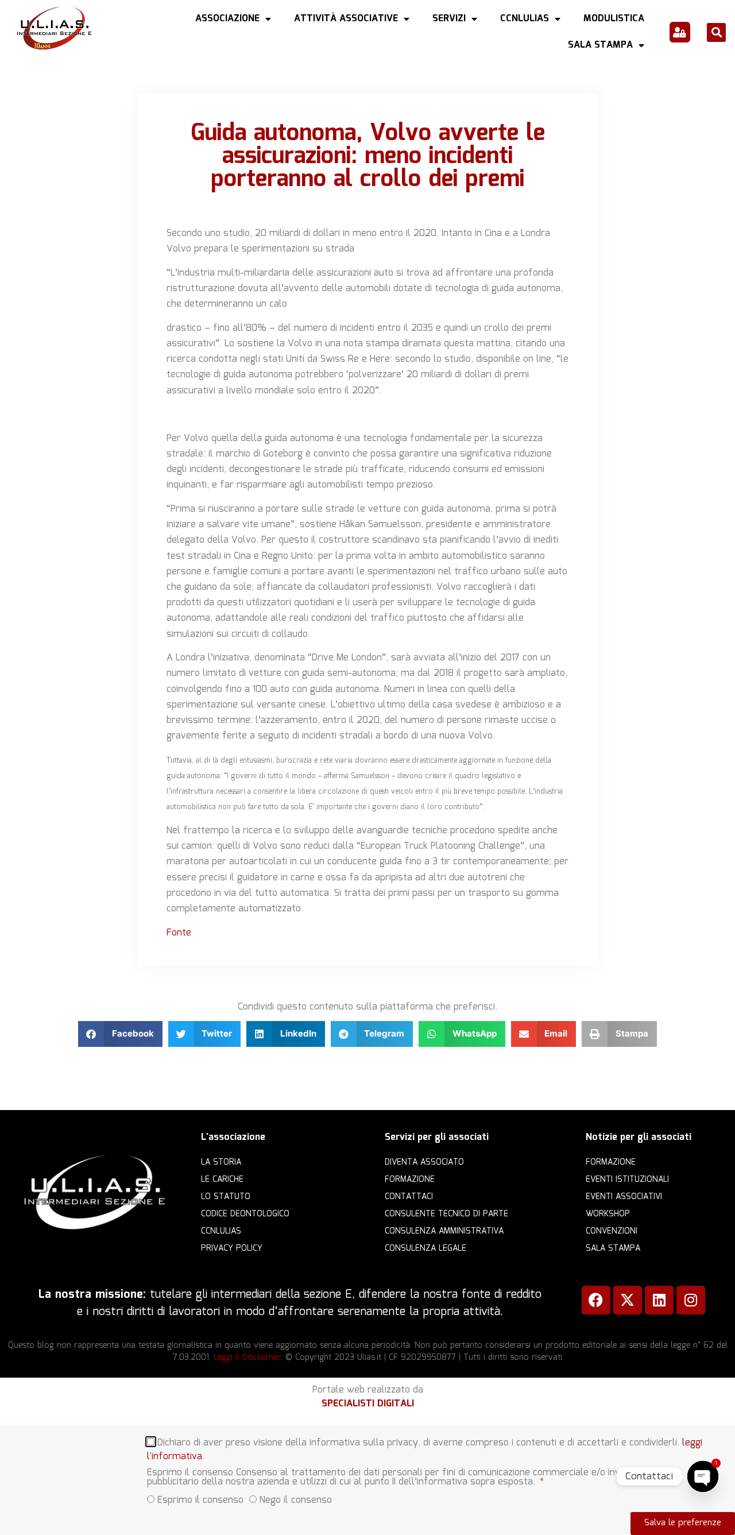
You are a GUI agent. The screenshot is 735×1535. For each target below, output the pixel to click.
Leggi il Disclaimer (247, 1357)
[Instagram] (690, 1300)
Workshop (608, 1214)
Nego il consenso (296, 1500)
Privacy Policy (231, 1248)
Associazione (227, 18)
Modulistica (613, 18)
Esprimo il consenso (200, 1500)
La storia (221, 1162)
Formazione (410, 1179)
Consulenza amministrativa (444, 1231)
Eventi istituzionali (627, 1179)
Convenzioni (611, 1231)
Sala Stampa (600, 45)
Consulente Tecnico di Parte (446, 1214)
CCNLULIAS (524, 18)
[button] (716, 32)
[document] (367, 1480)
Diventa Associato (424, 1162)
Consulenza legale (425, 1248)
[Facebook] (596, 1300)
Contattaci (409, 1196)
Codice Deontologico (245, 1214)
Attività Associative (346, 18)
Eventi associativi (624, 1196)
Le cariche (222, 1179)
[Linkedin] (659, 1300)
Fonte (179, 933)
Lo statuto (225, 1196)
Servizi (449, 18)
